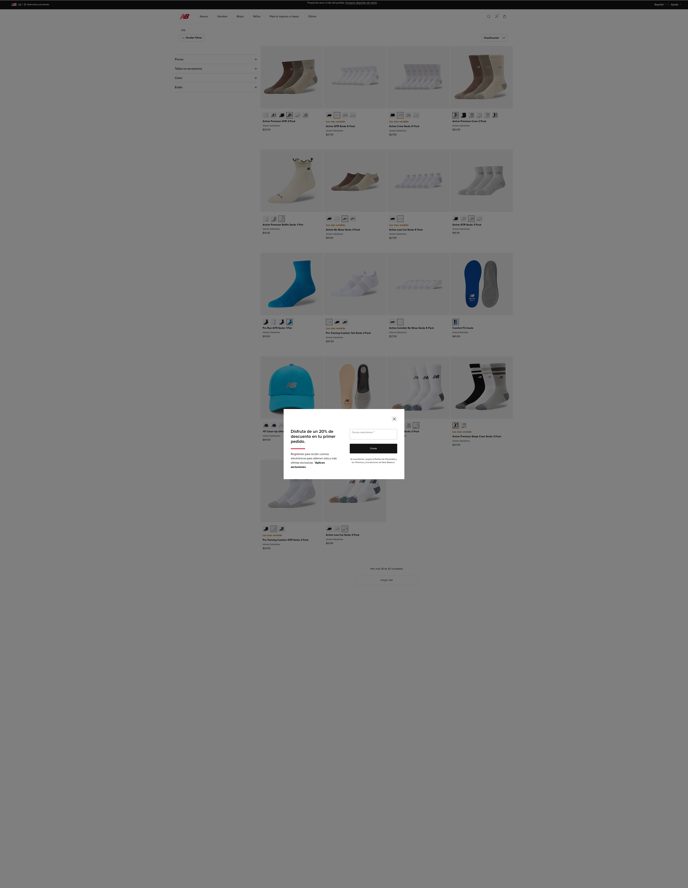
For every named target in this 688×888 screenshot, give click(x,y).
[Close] (394, 419)
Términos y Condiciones (366, 462)
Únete (373, 448)
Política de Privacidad (385, 459)
